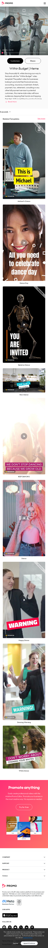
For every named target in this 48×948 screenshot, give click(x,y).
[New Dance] (24, 380)
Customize (15, 61)
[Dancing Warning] (24, 682)
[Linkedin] (26, 927)
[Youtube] (15, 927)
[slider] (2, 53)
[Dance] (24, 518)
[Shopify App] (24, 915)
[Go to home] (8, 3)
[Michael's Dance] (24, 161)
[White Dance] (24, 747)
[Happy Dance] (24, 600)
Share (33, 61)
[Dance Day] (24, 243)
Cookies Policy (28, 937)
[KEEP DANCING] (24, 436)
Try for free (24, 807)
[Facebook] (8, 902)
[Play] (24, 31)
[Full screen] (45, 49)
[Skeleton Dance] (24, 324)
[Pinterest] (32, 927)
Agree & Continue (29, 943)
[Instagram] (19, 902)
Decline (15, 943)
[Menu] (44, 3)
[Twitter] (21, 927)
